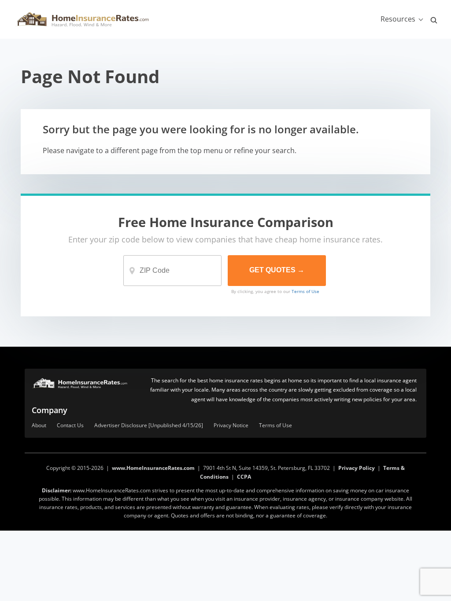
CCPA (244, 476)
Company (49, 410)
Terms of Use (305, 291)
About (39, 425)
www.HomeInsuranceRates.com (153, 468)
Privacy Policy (356, 468)
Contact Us (70, 425)
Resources (398, 19)
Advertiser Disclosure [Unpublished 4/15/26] (148, 425)
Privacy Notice (231, 425)
